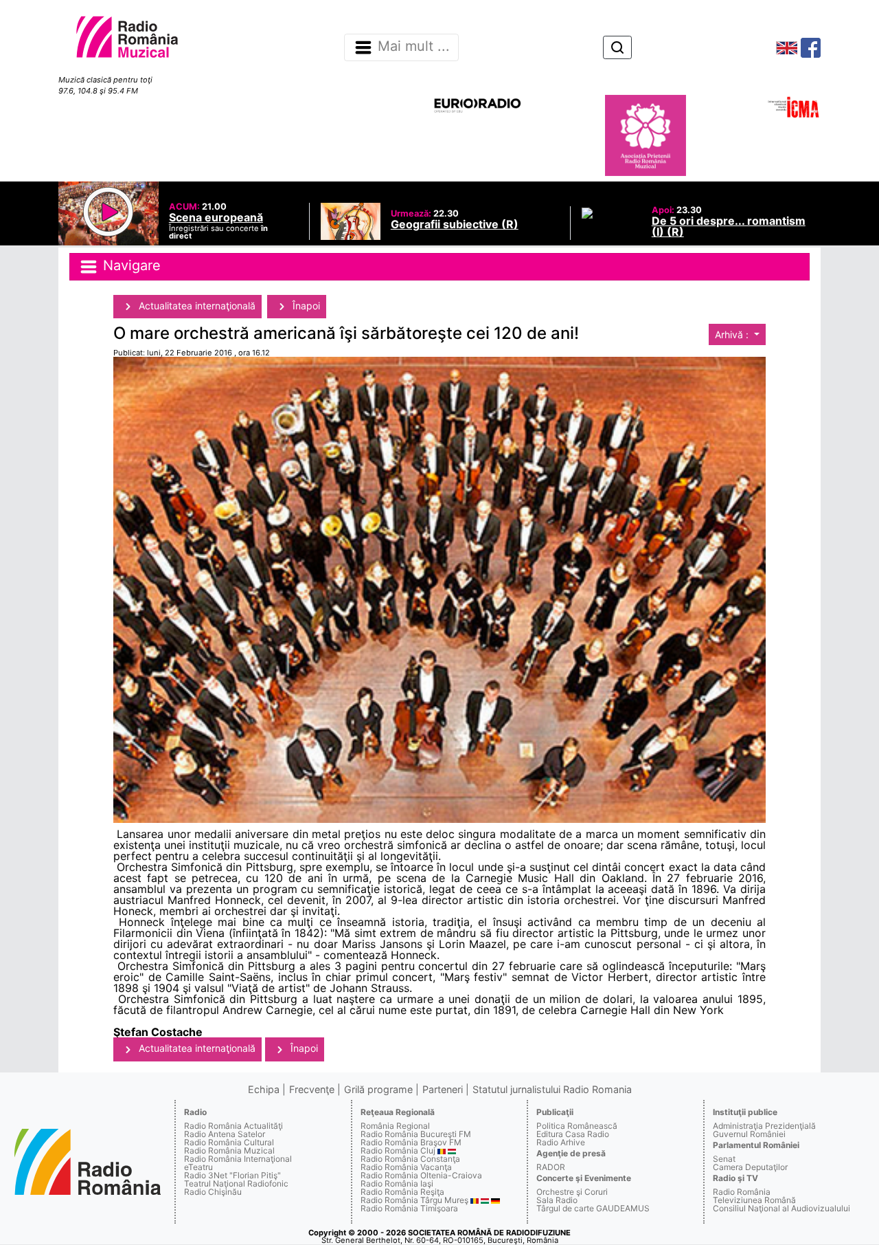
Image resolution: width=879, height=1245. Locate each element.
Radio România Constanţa (410, 1159)
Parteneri (442, 1089)
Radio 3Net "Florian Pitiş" (232, 1175)
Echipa (263, 1089)
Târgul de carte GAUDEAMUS (593, 1208)
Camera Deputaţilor (750, 1167)
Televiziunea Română (754, 1200)
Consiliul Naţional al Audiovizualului (781, 1208)
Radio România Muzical (229, 1150)
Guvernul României (749, 1134)
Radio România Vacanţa (406, 1167)
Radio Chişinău (213, 1192)
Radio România (741, 1192)
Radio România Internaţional (238, 1159)
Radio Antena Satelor (224, 1134)
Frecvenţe (311, 1089)
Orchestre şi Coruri (572, 1192)
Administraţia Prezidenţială (764, 1126)
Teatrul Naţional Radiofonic (236, 1183)
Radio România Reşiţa (402, 1192)
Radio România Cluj (398, 1150)
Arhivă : (733, 334)
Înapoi (305, 305)
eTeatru (198, 1167)
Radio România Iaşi (397, 1183)
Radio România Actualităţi (233, 1126)
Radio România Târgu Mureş (414, 1200)
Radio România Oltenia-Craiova (421, 1175)
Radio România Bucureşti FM (416, 1134)
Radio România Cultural (229, 1142)
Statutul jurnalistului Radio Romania (552, 1089)
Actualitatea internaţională (195, 305)
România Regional (395, 1126)
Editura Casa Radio (572, 1134)
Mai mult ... (414, 46)
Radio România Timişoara (409, 1208)
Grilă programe (378, 1089)
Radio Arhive (560, 1142)
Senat (724, 1159)
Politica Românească (576, 1126)
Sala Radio (557, 1200)
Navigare (130, 266)
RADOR (550, 1167)
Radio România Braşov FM (411, 1142)
